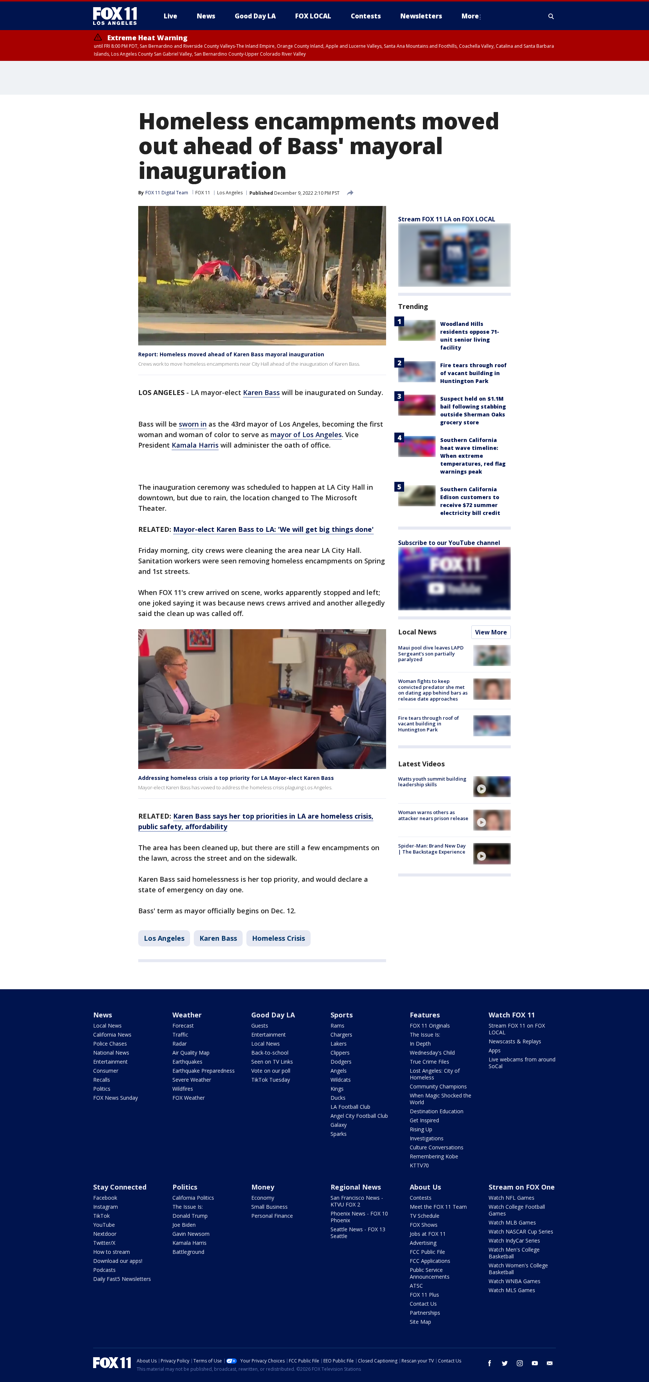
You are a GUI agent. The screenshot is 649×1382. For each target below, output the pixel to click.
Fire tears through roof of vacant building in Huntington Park (473, 373)
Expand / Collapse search (551, 16)
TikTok (101, 1215)
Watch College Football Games (517, 1210)
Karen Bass (261, 392)
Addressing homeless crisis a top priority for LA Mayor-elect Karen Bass (236, 777)
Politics (101, 1088)
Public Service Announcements (430, 1273)
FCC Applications (430, 1260)
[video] (492, 786)
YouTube (104, 1224)
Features (425, 1014)
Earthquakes (187, 1061)
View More (491, 632)
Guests (259, 1025)
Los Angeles (230, 192)
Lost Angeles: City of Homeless (435, 1074)
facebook (490, 1363)
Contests (421, 1197)
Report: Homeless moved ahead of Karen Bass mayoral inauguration (231, 354)
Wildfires (182, 1088)
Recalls (101, 1079)
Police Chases (110, 1043)
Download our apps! (117, 1260)
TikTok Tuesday (270, 1079)
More (470, 16)
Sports (342, 1014)
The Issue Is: (425, 1034)
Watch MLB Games (512, 1222)
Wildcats (341, 1079)
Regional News (356, 1186)
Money (262, 1186)
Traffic (180, 1034)
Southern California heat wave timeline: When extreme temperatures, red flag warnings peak (473, 455)
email (550, 1363)
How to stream (111, 1251)
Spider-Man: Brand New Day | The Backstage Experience (432, 848)
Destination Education (436, 1111)
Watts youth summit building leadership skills (432, 781)
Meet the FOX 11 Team (438, 1206)
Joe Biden (184, 1224)
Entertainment (110, 1061)
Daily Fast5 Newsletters (122, 1278)
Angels (339, 1070)
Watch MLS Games (512, 1290)
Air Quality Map (191, 1052)
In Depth (420, 1043)
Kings (337, 1088)
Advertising (423, 1242)
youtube (535, 1363)
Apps (495, 1050)
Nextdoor (104, 1233)
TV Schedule (424, 1215)
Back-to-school (269, 1052)
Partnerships (425, 1312)
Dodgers (341, 1061)
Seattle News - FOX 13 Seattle (358, 1233)
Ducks (338, 1097)
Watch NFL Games (511, 1197)
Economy (262, 1197)
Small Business (269, 1206)
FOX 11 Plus (424, 1294)
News (102, 1014)
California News (112, 1034)
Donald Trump (190, 1215)
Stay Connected (119, 1186)
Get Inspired (424, 1120)
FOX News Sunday (115, 1097)
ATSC (416, 1285)
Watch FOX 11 (512, 1014)
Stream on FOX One (522, 1186)
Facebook (105, 1197)
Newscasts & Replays (515, 1041)
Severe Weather (191, 1079)
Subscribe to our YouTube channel (449, 543)
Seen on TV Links (272, 1061)
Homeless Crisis (278, 938)
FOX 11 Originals (430, 1025)
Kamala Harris (195, 445)
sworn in (193, 423)
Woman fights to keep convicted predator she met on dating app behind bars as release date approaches (433, 690)
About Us (425, 1186)
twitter (505, 1363)
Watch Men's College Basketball (514, 1253)
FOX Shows (424, 1224)
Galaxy (339, 1124)
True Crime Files (429, 1061)
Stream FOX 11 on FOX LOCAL (517, 1029)
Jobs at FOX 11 (428, 1233)
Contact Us (423, 1303)
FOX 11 (202, 192)
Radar (179, 1043)
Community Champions (438, 1086)
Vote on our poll (270, 1070)
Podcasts (104, 1269)
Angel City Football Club (359, 1115)
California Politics (193, 1197)
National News (111, 1052)
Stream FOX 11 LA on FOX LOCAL (446, 219)
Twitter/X (104, 1242)
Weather (187, 1014)
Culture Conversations (436, 1147)
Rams (337, 1025)
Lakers (339, 1043)
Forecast (183, 1025)
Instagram (105, 1206)
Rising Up (421, 1129)
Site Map (420, 1321)
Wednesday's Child (432, 1052)
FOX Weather (188, 1097)
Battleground (188, 1251)
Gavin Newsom (191, 1233)
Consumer (105, 1070)
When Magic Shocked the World (440, 1099)
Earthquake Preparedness (203, 1070)
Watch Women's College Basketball (518, 1269)
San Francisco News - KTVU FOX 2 (357, 1201)
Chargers (341, 1034)
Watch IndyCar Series (514, 1240)
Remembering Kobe (434, 1156)
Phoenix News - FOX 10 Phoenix (359, 1217)
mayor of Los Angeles (306, 434)
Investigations (427, 1138)
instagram (520, 1363)
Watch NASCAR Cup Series (521, 1231)
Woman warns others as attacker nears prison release (433, 815)
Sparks (339, 1133)
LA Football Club (350, 1106)
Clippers (340, 1052)
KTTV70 (419, 1165)
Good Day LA (273, 1014)
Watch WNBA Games (514, 1281)
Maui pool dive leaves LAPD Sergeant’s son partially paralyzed (430, 653)
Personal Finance (272, 1215)
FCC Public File (427, 1251)
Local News (417, 631)
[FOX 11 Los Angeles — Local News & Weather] (118, 16)
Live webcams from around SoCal (522, 1063)
